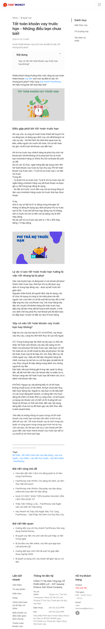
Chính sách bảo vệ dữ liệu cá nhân (19, 605)
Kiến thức (17, 593)
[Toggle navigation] (99, 4)
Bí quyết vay (26, 18)
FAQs (15, 598)
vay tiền (28, 78)
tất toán (16, 455)
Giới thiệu (17, 585)
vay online (24, 458)
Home (15, 18)
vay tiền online (57, 458)
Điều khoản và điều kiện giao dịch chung (19, 615)
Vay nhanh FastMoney (50, 81)
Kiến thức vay (81, 25)
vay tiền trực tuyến (39, 458)
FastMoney (18, 461)
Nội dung (21, 54)
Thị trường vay (81, 31)
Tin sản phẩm (18, 589)
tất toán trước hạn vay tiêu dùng (37, 455)
